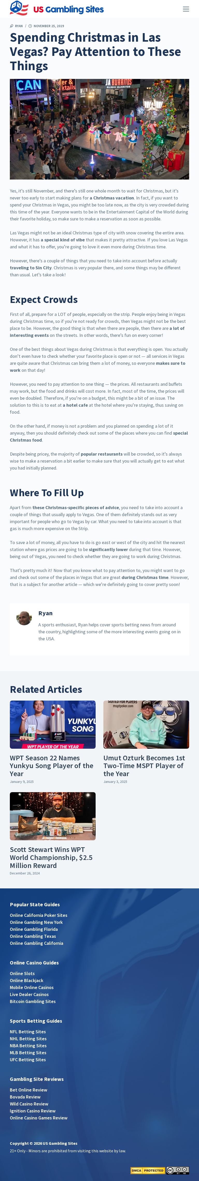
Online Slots (22, 973)
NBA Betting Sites (28, 1046)
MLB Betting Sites (28, 1053)
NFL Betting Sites (28, 1032)
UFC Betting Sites (28, 1060)
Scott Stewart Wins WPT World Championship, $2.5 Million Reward (51, 857)
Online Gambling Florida (34, 929)
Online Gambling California (36, 943)
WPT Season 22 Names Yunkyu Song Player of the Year (51, 765)
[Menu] (186, 9)
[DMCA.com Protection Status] (147, 1170)
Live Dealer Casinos (29, 994)
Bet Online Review (28, 1090)
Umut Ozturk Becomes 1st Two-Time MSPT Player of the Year (144, 765)
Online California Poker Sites (38, 915)
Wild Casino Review (29, 1104)
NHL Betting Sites (28, 1039)
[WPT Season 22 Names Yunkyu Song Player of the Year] (53, 725)
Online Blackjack (26, 980)
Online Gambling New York (36, 922)
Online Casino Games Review (38, 1118)
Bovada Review (25, 1097)
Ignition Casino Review (32, 1111)
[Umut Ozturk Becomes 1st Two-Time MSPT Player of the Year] (146, 725)
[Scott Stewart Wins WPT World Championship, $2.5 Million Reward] (53, 816)
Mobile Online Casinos (32, 987)
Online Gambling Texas (33, 936)
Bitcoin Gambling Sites (33, 1001)
